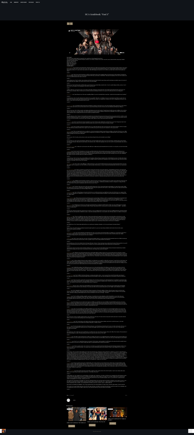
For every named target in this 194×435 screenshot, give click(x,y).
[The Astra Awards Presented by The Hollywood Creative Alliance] (4, 2)
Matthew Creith (70, 216)
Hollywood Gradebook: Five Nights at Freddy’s (117, 419)
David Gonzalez (69, 192)
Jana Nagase (69, 279)
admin (74, 400)
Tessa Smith (69, 151)
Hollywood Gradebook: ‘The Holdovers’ (76, 422)
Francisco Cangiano (70, 370)
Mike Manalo (69, 260)
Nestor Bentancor (70, 321)
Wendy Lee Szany (70, 275)
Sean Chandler (69, 186)
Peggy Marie (69, 267)
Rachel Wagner (69, 94)
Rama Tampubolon (70, 198)
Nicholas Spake (69, 252)
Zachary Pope (69, 121)
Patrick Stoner (69, 346)
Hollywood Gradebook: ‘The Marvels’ (96, 421)
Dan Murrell (69, 308)
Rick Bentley (69, 336)
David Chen (69, 296)
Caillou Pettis (69, 238)
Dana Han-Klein (70, 105)
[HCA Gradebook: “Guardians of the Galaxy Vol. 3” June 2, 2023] (3, 431)
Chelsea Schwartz (70, 232)
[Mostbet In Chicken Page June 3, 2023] (191, 431)
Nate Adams (69, 362)
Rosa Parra (69, 290)
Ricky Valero (69, 74)
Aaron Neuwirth (70, 180)
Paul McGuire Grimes (71, 146)
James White (69, 131)
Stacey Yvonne (69, 204)
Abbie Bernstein (70, 163)
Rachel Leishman (70, 67)
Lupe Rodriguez (70, 285)
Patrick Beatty (69, 341)
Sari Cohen (69, 326)
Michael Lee (69, 126)
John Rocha (69, 301)
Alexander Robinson (70, 169)
